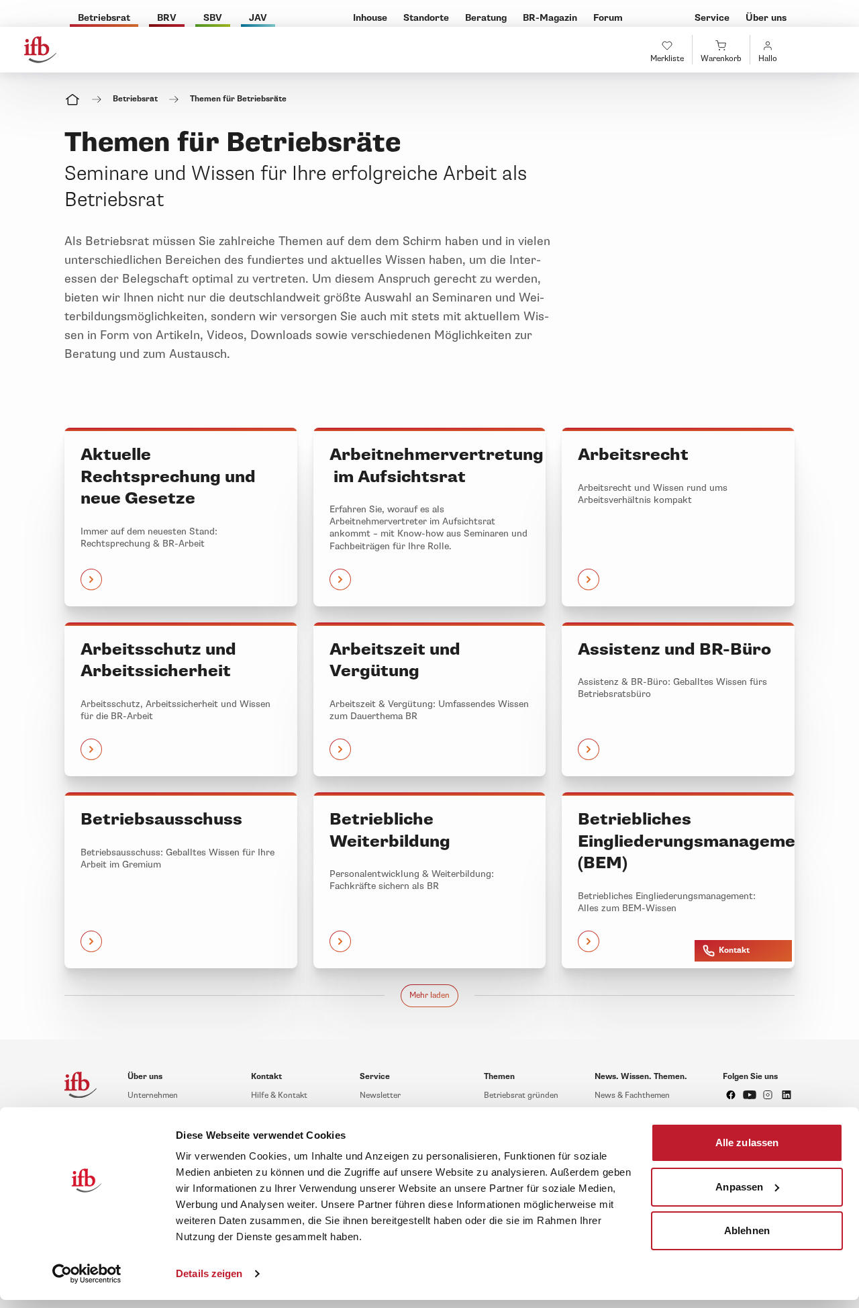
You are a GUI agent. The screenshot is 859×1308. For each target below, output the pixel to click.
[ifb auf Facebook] (731, 1094)
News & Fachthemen (632, 1095)
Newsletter (380, 1095)
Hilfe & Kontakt (279, 1095)
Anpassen (739, 1186)
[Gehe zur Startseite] (40, 50)
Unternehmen (153, 1095)
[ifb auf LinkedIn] (786, 1094)
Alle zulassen (746, 1142)
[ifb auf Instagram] (768, 1094)
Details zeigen (209, 1273)
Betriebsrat (135, 99)
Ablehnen (747, 1230)
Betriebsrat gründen (521, 1095)
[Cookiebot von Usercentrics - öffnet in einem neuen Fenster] (87, 1274)
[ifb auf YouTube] (750, 1094)
